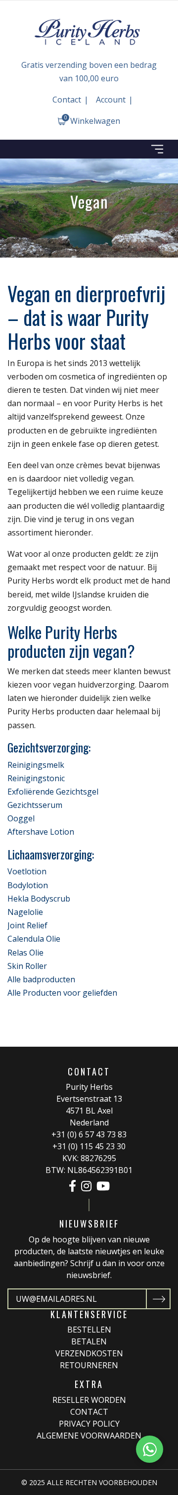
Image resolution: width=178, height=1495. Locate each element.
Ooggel (21, 818)
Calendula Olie (33, 938)
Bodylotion (27, 885)
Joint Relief (27, 925)
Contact (66, 99)
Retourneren (89, 1365)
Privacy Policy (89, 1423)
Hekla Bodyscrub (38, 898)
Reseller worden (89, 1399)
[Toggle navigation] (157, 149)
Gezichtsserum (34, 805)
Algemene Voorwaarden (89, 1435)
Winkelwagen (92, 120)
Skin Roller (27, 966)
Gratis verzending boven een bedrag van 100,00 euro (89, 71)
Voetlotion (26, 871)
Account (111, 99)
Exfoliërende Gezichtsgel (52, 791)
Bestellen (89, 1329)
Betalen (89, 1341)
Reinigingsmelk (35, 764)
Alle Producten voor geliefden (62, 992)
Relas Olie (25, 952)
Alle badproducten (41, 979)
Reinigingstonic (36, 778)
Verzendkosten (89, 1353)
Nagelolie (25, 912)
